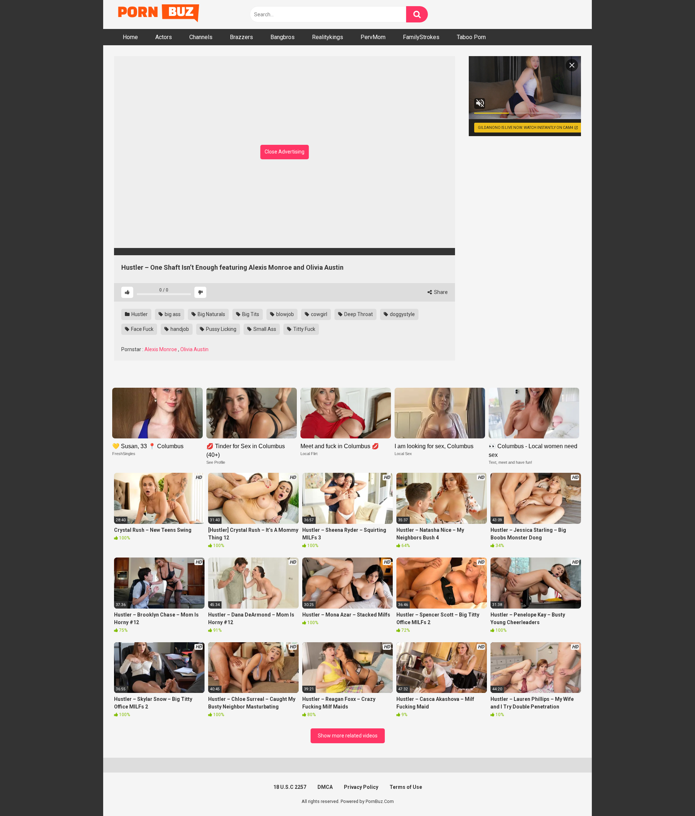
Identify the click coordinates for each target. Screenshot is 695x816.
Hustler (139, 314)
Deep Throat (358, 314)
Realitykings (327, 37)
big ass (172, 314)
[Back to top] (671, 794)
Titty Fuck (303, 329)
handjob (179, 329)
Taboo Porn (471, 37)
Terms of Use (405, 787)
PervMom (373, 37)
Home (130, 37)
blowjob (284, 314)
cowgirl (318, 314)
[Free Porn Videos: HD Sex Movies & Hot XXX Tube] (159, 15)
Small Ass (264, 329)
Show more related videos (348, 736)
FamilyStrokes (421, 37)
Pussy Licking (220, 329)
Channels (200, 37)
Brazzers (241, 37)
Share (440, 292)
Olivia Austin (194, 349)
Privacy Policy (361, 787)
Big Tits (250, 314)
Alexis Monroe (160, 349)
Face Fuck (141, 329)
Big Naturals (211, 314)
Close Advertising (284, 152)
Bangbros (282, 37)
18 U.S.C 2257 (289, 787)
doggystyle (402, 314)
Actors (163, 37)
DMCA (325, 787)
